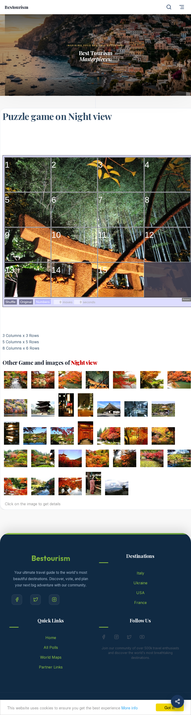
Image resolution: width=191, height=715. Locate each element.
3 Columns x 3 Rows (21, 335)
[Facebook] (17, 599)
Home (50, 637)
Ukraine (140, 583)
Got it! (169, 707)
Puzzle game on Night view (57, 116)
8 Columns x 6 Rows (21, 348)
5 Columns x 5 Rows (21, 341)
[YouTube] (142, 638)
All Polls (51, 647)
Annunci (186, 299)
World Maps (50, 657)
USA (140, 592)
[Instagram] (54, 599)
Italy (140, 573)
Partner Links (51, 667)
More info (129, 708)
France (140, 602)
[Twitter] (35, 599)
